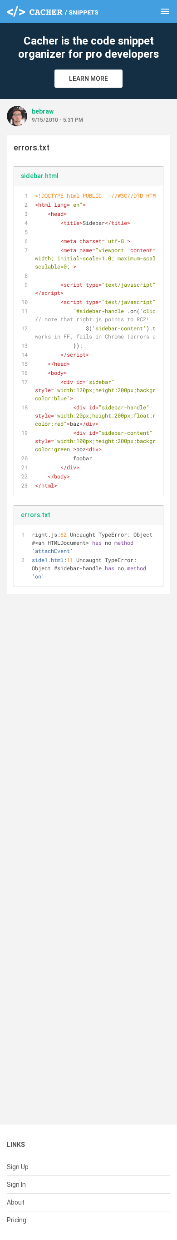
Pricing (16, 1220)
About (16, 1202)
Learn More (88, 79)
